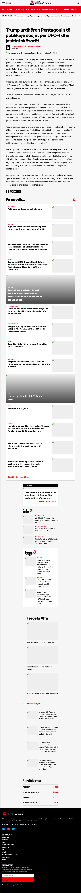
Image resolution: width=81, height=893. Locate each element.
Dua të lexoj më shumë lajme (18, 477)
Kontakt (5, 824)
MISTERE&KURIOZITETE (11, 855)
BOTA (73, 9)
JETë (4, 852)
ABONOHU (7, 880)
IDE (38, 9)
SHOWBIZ (6, 857)
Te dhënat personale (20, 824)
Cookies (33, 824)
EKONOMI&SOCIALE (50, 9)
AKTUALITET (8, 9)
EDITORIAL (30, 9)
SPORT (5, 859)
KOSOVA (65, 9)
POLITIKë (20, 9)
